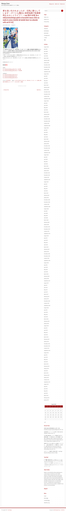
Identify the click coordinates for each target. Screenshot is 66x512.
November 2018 (47, 256)
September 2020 (47, 206)
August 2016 (46, 307)
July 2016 (45, 310)
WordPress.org (47, 502)
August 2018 (46, 262)
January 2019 (46, 251)
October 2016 (46, 303)
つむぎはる (16, 80)
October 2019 (46, 231)
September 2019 (47, 233)
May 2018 (46, 269)
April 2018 (46, 271)
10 (45, 412)
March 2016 (46, 319)
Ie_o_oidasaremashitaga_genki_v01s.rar (10, 74)
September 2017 (47, 280)
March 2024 (46, 112)
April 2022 (46, 163)
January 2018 (46, 278)
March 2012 (46, 395)
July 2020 (45, 211)
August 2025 (46, 73)
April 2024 (46, 109)
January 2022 (46, 170)
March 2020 (46, 220)
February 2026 (46, 60)
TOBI (48, 461)
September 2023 (47, 125)
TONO (50, 461)
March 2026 (46, 58)
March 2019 (46, 247)
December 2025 (47, 64)
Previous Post (6, 89)
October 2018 (46, 258)
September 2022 (47, 152)
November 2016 (47, 301)
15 (58, 412)
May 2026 (46, 53)
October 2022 (46, 150)
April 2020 (46, 217)
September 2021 (47, 179)
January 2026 (46, 62)
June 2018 (46, 267)
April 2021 (46, 190)
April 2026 (46, 55)
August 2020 (46, 208)
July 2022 (45, 157)
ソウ (50, 463)
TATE (46, 461)
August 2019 (46, 235)
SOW (45, 461)
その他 (45, 37)
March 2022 (46, 166)
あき (52, 461)
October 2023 (46, 123)
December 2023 (47, 118)
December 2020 (47, 199)
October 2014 (46, 348)
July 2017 (45, 285)
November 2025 (47, 67)
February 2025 (46, 87)
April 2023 (46, 136)
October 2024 (46, 96)
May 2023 (46, 134)
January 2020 (46, 224)
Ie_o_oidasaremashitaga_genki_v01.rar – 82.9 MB (12, 69)
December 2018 (47, 253)
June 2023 (46, 132)
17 (45, 414)
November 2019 (47, 229)
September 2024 (47, 98)
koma (57, 460)
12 (50, 412)
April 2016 (46, 316)
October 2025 (46, 69)
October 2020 (46, 204)
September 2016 (47, 305)
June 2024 (46, 105)
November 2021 (47, 175)
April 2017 (46, 292)
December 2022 (47, 145)
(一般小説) (47, 460)
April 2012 (46, 393)
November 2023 (47, 121)
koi (55, 460)
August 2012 (46, 384)
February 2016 (46, 321)
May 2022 (46, 161)
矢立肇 (52, 464)
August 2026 (46, 46)
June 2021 (46, 186)
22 (58, 414)
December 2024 (47, 91)
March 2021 (46, 193)
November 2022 (47, 148)
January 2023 (46, 143)
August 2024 (46, 100)
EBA (51, 460)
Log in (45, 495)
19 (50, 414)
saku (62, 460)
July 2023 (45, 130)
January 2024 (46, 116)
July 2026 (45, 49)
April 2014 (46, 361)
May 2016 (46, 314)
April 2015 (46, 334)
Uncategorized (47, 35)
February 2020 (46, 222)
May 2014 (46, 359)
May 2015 (46, 332)
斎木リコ (19, 81)
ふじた (57, 461)
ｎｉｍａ (48, 466)
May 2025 (46, 80)
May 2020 (46, 215)
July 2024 (45, 103)
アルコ (59, 461)
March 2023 (46, 139)
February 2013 (46, 375)
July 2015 (45, 328)
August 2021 (46, 181)
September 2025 (47, 71)
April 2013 (46, 370)
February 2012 (46, 397)
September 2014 (47, 350)
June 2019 (46, 240)
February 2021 (46, 195)
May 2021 (46, 188)
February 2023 (46, 141)
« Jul (45, 422)
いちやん (54, 461)
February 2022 (46, 168)
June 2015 (46, 330)
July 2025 (45, 76)
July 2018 (45, 265)
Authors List (57, 3)
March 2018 (46, 274)
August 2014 (46, 352)
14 (55, 412)
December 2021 (47, 172)
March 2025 (46, 85)
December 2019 (47, 226)
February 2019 (46, 249)
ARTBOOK (46, 28)
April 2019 (46, 244)
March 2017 (46, 294)
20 (53, 414)
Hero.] (53, 460)
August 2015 (46, 325)
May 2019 (46, 242)
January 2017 (46, 298)
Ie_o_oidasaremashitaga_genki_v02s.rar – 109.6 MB (12, 70)
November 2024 (47, 94)
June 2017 (46, 287)
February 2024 (46, 114)
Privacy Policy (46, 21)
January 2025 (46, 89)
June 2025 (46, 78)
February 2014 (46, 366)
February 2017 (46, 296)
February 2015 (46, 339)
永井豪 (50, 464)
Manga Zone (5, 3)
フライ (57, 463)
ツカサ (54, 463)
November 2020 (47, 202)
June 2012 (46, 388)
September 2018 (47, 260)
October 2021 (46, 177)
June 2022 (46, 159)
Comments (47, 500)
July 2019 (45, 238)
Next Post (39, 89)
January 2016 (46, 323)
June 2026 (46, 51)
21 (55, 414)
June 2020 (46, 213)
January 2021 (46, 197)
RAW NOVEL (46, 33)
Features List (62, 3)
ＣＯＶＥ (55, 464)
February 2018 (46, 276)
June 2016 (46, 312)
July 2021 (45, 184)
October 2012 (46, 379)
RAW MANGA (8, 80)
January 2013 (46, 377)
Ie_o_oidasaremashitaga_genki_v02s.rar (10, 77)
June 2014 (46, 357)
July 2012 (45, 386)
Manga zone (51, 3)
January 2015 (46, 341)
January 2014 (46, 368)
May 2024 (46, 107)
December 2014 (47, 343)
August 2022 (46, 154)
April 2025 (46, 82)
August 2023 (46, 127)
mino (59, 460)
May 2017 (46, 289)
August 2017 (46, 283)
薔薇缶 (22, 81)
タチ (52, 463)
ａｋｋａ (45, 466)
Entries (46, 498)
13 (53, 412)
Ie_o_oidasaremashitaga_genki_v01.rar (10, 76)
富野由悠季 (46, 464)
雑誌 (45, 39)
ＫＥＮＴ (58, 464)
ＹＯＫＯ (61, 464)
